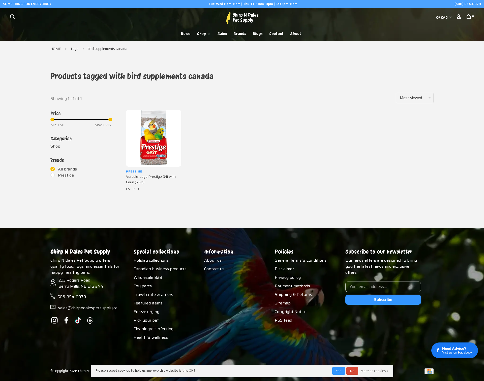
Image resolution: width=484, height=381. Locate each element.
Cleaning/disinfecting (153, 329)
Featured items (148, 303)
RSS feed (283, 320)
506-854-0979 (71, 297)
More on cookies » (374, 370)
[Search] (13, 17)
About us (213, 260)
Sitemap (283, 303)
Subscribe (383, 299)
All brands (67, 169)
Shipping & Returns (293, 294)
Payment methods (292, 286)
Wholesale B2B (148, 277)
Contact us (214, 269)
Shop (201, 33)
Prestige (66, 175)
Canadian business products (160, 269)
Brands (240, 33)
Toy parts (143, 286)
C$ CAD (442, 17)
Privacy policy (288, 277)
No (352, 370)
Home (186, 33)
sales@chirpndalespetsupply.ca (87, 308)
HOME (55, 48)
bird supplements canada (107, 48)
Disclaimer (284, 269)
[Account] (459, 17)
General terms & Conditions (300, 260)
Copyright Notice (291, 311)
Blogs (258, 33)
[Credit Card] (429, 373)
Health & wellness (151, 337)
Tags (74, 48)
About (295, 33)
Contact (276, 33)
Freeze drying (146, 311)
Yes (338, 370)
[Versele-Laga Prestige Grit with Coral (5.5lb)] (153, 138)
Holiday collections (151, 260)
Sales (222, 33)
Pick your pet (146, 320)
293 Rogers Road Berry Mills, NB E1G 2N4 (80, 283)
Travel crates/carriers (153, 294)
